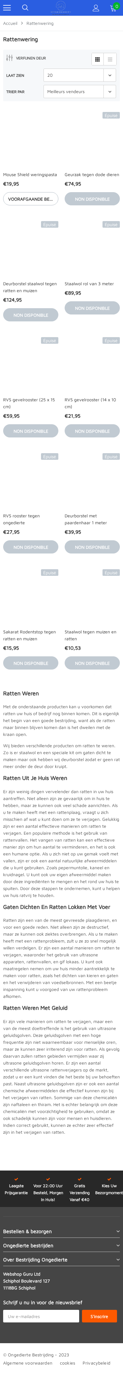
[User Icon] (96, 8)
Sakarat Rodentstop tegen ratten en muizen (29, 635)
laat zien (15, 75)
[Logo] (61, 8)
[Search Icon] (25, 8)
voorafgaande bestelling (33, 199)
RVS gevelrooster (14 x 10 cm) (90, 403)
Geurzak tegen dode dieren (92, 174)
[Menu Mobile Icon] (7, 8)
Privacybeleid (96, 1363)
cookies (67, 1363)
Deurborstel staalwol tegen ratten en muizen (30, 287)
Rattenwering (40, 23)
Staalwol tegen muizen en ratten (90, 635)
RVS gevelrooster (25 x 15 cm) (29, 403)
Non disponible (92, 199)
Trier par (15, 91)
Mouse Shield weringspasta (30, 174)
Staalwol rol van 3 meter (89, 283)
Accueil (10, 23)
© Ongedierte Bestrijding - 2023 (36, 1354)
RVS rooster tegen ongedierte (21, 519)
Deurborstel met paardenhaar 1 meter (86, 519)
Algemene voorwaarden (27, 1363)
